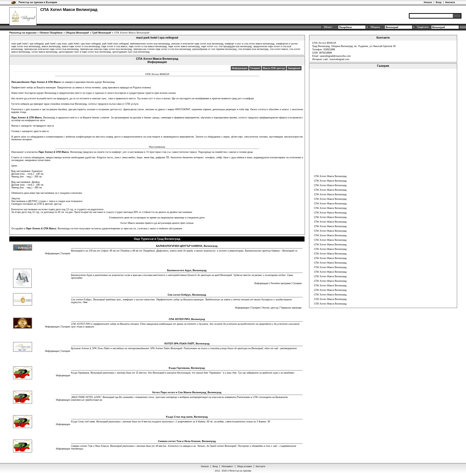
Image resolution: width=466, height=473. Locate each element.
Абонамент (227, 466)
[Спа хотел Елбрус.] (22, 299)
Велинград (324, 46)
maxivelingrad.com (339, 59)
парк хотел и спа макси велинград (148, 46)
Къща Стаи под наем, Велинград (187, 416)
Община (375, 27)
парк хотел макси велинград (184, 46)
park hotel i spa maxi (56, 43)
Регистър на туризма (240, 471)
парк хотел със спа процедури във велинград (226, 46)
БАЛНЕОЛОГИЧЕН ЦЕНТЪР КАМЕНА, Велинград (187, 245)
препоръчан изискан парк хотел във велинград (106, 49)
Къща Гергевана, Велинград (187, 367)
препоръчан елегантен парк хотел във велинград (51, 49)
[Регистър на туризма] (23, 16)
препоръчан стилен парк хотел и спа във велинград (162, 49)
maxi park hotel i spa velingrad (27, 43)
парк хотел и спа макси (114, 46)
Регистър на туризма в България (38, 2)
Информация (239, 68)
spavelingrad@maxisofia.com (335, 56)
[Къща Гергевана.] (22, 373)
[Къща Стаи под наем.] (22, 422)
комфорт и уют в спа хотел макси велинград (250, 43)
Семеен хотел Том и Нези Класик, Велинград (187, 441)
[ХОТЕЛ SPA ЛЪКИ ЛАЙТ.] (22, 347)
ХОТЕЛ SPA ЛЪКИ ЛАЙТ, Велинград (187, 343)
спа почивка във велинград (253, 49)
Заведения (294, 68)
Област (328, 27)
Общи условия (244, 466)
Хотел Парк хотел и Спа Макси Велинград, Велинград (186, 392)
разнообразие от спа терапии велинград (214, 49)
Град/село (423, 27)
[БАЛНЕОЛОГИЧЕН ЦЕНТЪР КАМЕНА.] (22, 247)
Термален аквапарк (291, 307)
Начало (428, 2)
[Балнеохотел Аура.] (22, 278)
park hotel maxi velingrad (115, 43)
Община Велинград (342, 46)
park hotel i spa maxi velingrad (84, 43)
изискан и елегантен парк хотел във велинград (197, 43)
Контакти (450, 2)
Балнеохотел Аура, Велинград (186, 270)
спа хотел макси (279, 49)
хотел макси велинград (44, 51)
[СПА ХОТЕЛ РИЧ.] (22, 323)
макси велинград (51, 46)
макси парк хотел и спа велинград (81, 46)
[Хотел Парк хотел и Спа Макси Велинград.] (22, 397)
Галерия (255, 68)
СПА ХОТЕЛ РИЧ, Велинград (187, 319)
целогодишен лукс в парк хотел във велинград (85, 51)
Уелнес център (270, 307)
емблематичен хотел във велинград (150, 43)
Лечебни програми (280, 283)
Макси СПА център (274, 68)
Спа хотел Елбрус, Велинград (187, 294)
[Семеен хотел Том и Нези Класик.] (22, 446)
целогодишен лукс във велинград (131, 51)
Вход (438, 2)
